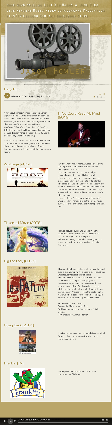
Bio (57, 4)
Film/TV (13, 15)
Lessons (30, 15)
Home (10, 4)
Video (50, 10)
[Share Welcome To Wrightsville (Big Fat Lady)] (95, 97)
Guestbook (66, 15)
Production (94, 10)
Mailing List (39, 4)
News (20, 4)
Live (10, 10)
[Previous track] (100, 94)
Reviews (24, 10)
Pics (93, 4)
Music (38, 10)
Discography (70, 10)
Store (82, 15)
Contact (47, 15)
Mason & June (75, 4)
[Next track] (103, 94)
